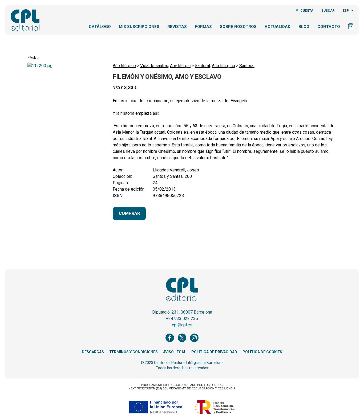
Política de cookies (262, 352)
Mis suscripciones (139, 26)
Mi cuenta (304, 11)
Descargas (93, 352)
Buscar (328, 11)
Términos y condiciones (133, 352)
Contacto (328, 26)
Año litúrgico (124, 65)
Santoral (202, 65)
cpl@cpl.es (182, 324)
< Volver (33, 58)
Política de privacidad (214, 352)
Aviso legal (174, 352)
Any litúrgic (180, 65)
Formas (203, 26)
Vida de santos (154, 65)
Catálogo (100, 26)
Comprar (129, 213)
